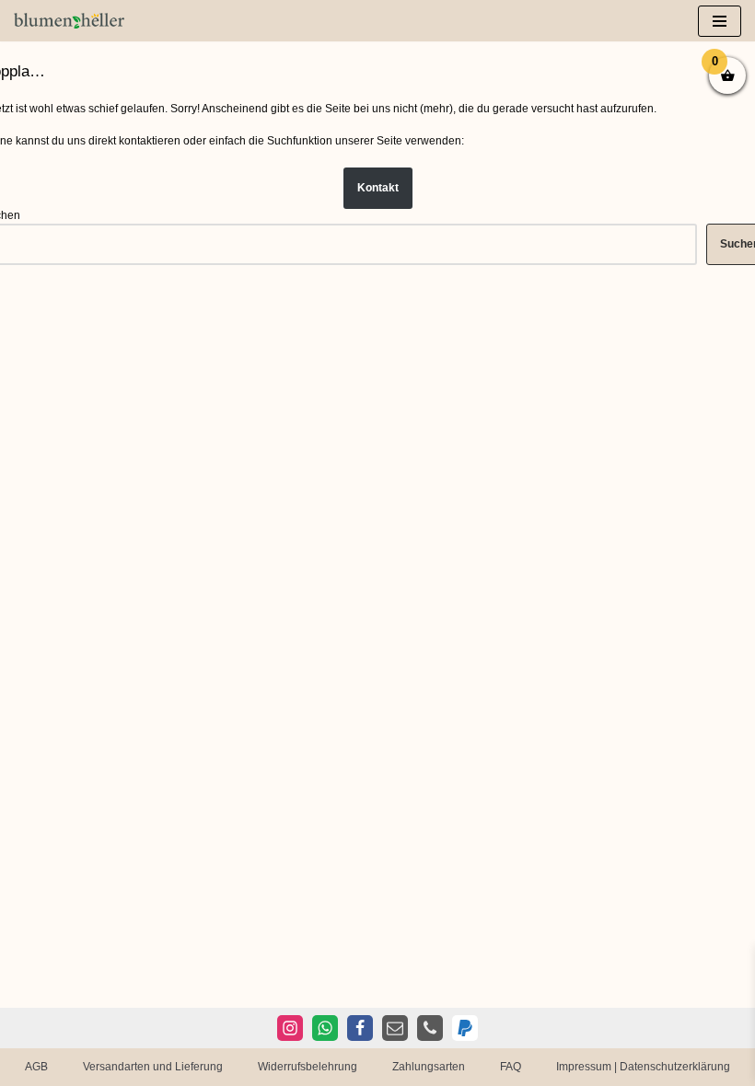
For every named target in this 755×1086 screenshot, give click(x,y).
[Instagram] (290, 1028)
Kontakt (378, 187)
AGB (36, 1066)
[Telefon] (430, 1028)
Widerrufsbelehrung (307, 1066)
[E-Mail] (395, 1028)
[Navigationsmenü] (719, 21)
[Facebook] (360, 1028)
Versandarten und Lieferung (153, 1066)
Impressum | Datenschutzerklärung (643, 1066)
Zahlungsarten (428, 1066)
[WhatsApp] (325, 1028)
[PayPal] (465, 1028)
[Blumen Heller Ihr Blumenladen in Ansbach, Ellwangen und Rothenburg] (69, 21)
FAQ (510, 1066)
